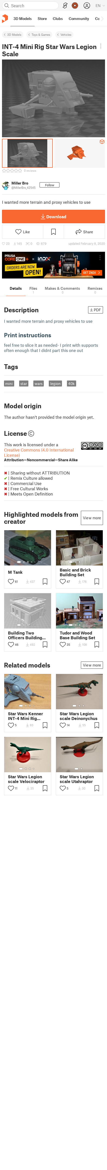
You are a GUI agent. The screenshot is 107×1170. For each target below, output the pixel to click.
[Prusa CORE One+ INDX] (53, 265)
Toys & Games (41, 34)
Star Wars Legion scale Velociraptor (26, 779)
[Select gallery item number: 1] (19, 562)
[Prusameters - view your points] (75, 5)
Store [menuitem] (42, 18)
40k (71, 383)
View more (92, 518)
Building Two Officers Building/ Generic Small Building (26, 635)
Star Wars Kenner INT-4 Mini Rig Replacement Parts (27, 716)
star (23, 383)
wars (39, 383)
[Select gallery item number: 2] (24, 562)
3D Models (14, 34)
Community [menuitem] (79, 18)
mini (9, 383)
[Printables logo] (5, 18)
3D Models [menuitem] (22, 18)
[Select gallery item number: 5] (35, 562)
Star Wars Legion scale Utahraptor (77, 779)
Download (56, 216)
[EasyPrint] (65, 5)
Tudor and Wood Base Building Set (77, 635)
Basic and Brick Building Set (75, 572)
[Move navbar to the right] (102, 18)
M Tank (15, 572)
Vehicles (65, 34)
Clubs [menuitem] (58, 18)
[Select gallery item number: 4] (32, 562)
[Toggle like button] (11, 581)
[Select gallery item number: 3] (28, 562)
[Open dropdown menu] (101, 46)
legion (55, 383)
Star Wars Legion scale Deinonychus (79, 716)
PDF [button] (97, 310)
